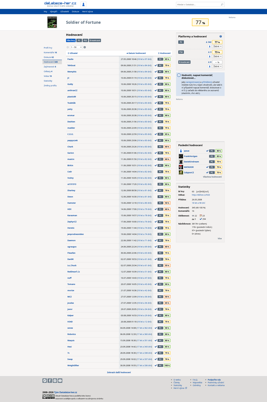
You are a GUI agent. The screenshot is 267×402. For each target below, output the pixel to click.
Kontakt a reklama (216, 385)
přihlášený (207, 82)
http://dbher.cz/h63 (201, 194)
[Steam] (44, 380)
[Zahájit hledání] (222, 4)
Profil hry (48, 47)
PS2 (85, 40)
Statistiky (48, 80)
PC (79, 40)
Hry (45, 11)
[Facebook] (50, 380)
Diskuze (75, 11)
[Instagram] (55, 380)
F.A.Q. (195, 379)
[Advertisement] (240, 60)
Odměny (197, 385)
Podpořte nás (214, 379)
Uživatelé (64, 11)
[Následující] (84, 47)
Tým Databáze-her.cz (65, 392)
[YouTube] (60, 380)
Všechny (71, 40)
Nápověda (197, 382)
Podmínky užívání (216, 382)
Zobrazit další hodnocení (119, 372)
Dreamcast (95, 40)
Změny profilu (50, 85)
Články (177, 382)
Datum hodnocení (137, 53)
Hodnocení (165, 53)
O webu (177, 379)
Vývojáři (53, 11)
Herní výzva (87, 11)
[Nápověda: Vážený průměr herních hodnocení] (220, 36)
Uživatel (73, 53)
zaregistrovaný (193, 82)
